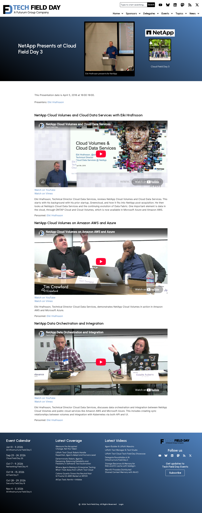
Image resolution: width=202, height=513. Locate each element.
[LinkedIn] (175, 4)
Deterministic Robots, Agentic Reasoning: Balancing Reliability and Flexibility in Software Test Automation (73, 461)
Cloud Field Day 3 (160, 66)
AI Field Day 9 (12, 475)
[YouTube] (160, 4)
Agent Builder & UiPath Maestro (119, 446)
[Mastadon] (182, 4)
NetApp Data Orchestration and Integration (69, 323)
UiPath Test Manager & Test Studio (121, 450)
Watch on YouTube (44, 189)
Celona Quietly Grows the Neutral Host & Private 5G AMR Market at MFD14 (74, 474)
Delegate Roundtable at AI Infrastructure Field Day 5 (117, 458)
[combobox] (133, 4)
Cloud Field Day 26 (14, 458)
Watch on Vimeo (43, 193)
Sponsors (131, 13)
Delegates (149, 13)
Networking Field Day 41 (17, 466)
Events (165, 13)
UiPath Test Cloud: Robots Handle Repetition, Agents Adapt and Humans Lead (76, 453)
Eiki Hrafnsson (56, 102)
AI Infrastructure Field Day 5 (18, 450)
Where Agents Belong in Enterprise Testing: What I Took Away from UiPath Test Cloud (76, 468)
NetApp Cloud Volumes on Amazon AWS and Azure (75, 223)
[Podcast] (189, 4)
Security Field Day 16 (15, 483)
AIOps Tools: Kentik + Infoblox (69, 479)
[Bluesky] (167, 4)
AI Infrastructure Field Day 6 (18, 492)
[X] (197, 4)
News (193, 13)
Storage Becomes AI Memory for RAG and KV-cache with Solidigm (120, 464)
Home (116, 13)
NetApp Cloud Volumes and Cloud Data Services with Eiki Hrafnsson (88, 115)
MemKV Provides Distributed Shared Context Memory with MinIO (121, 470)
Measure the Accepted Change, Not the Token (66, 447)
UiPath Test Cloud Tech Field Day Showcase (125, 453)
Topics (179, 13)
